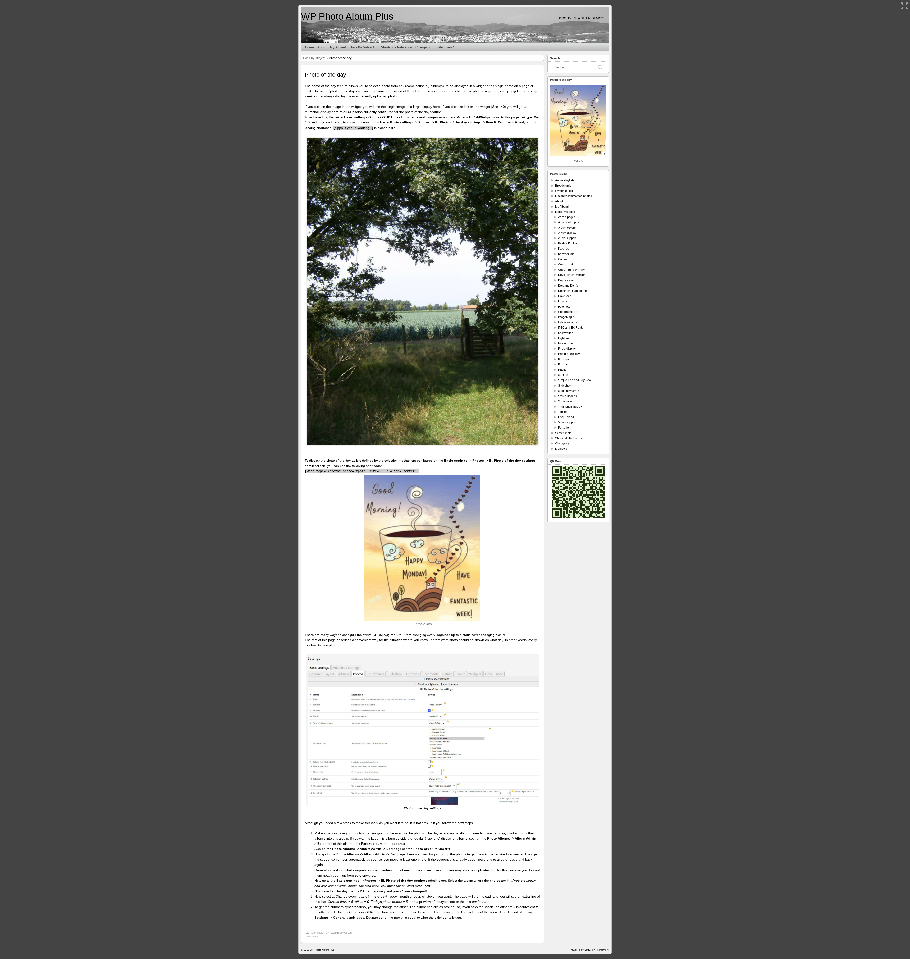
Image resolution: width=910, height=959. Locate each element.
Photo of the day (569, 354)
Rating (562, 369)
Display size (566, 280)
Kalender (564, 248)
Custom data (566, 264)
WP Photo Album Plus (347, 16)
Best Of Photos (567, 243)
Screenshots (563, 433)
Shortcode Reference (396, 47)
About (322, 47)
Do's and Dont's (568, 285)
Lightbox (563, 338)
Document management (573, 290)
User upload (566, 417)
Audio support (567, 238)
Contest (563, 259)
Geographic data (569, 312)
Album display (567, 233)
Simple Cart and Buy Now (574, 380)
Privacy (563, 364)
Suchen (563, 375)
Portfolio (563, 427)
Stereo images (567, 396)
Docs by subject (362, 47)
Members (561, 448)
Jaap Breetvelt (339, 932)
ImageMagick (566, 317)
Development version (572, 275)
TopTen (563, 412)
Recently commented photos (573, 196)
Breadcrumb (563, 185)
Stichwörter (565, 333)
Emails (562, 301)
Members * (446, 47)
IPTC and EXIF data (570, 327)
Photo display (567, 348)
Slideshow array (568, 391)
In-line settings (567, 322)
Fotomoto (564, 306)
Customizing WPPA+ (571, 269)
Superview (565, 401)
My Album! (338, 47)
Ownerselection (565, 190)
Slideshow (565, 385)
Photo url (564, 359)
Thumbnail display (570, 406)
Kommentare (566, 254)
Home (309, 47)
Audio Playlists (564, 180)
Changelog (423, 47)
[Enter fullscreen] (904, 5)
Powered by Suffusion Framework (589, 949)
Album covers (567, 227)
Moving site (565, 343)
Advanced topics (568, 222)
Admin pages (566, 217)
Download (564, 296)
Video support (567, 422)
